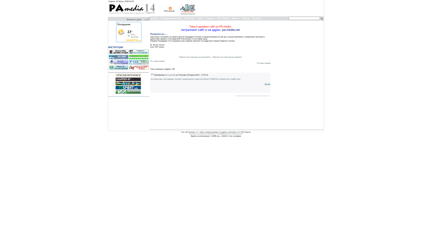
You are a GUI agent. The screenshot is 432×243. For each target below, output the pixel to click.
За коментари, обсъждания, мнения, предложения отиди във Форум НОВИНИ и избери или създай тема (195, 79)
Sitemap (246, 18)
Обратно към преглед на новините (227, 57)
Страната (210, 18)
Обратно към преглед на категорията (195, 57)
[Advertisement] (261, 8)
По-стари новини (157, 61)
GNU (239, 132)
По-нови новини (264, 63)
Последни (189, 18)
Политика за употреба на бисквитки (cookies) (205, 134)
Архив (200, 18)
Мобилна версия (188, 14)
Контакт (235, 18)
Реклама (256, 18)
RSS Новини (223, 18)
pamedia (171, 75)
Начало (154, 18)
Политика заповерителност (233, 134)
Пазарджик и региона (171, 18)
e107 (197, 132)
